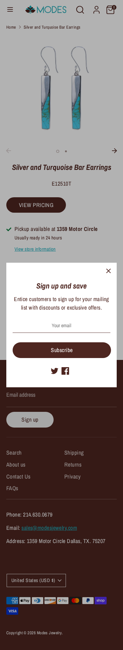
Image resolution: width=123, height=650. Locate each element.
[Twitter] (54, 371)
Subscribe (62, 350)
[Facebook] (65, 371)
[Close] (108, 271)
